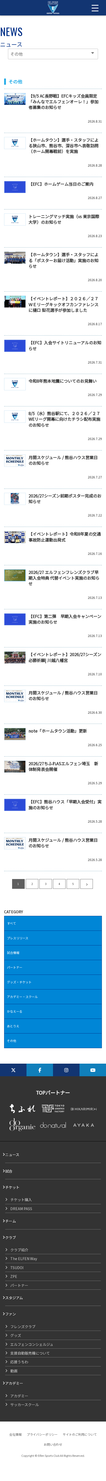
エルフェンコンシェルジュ (31, 1344)
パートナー (14, 967)
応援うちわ (19, 1361)
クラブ (10, 1237)
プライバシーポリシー (42, 1434)
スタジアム (14, 1297)
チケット (12, 1187)
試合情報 (13, 952)
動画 (13, 1370)
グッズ (15, 1335)
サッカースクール (24, 1404)
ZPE (13, 1276)
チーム (10, 1221)
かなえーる (14, 1011)
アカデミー (14, 1383)
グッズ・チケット (19, 982)
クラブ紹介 (19, 1249)
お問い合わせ (53, 1444)
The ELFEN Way (23, 1258)
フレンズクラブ (23, 1326)
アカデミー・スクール (22, 996)
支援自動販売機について (30, 1353)
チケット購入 (21, 1199)
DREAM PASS (21, 1208)
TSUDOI (16, 1267)
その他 (11, 1040)
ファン (10, 1313)
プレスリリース (17, 938)
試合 (8, 1171)
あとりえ (13, 1026)
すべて (11, 923)
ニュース (12, 1154)
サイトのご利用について (80, 1434)
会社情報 (15, 1434)
